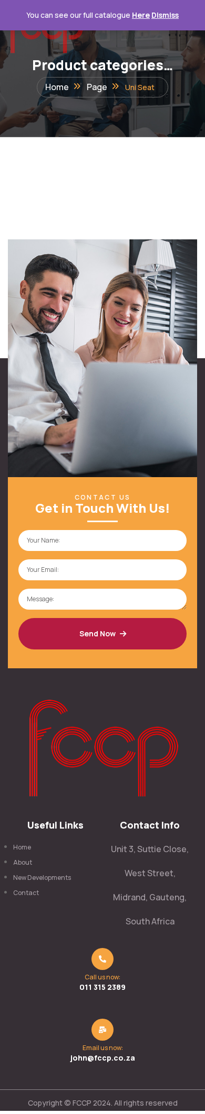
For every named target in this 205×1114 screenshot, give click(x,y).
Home (57, 87)
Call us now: (102, 977)
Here (141, 15)
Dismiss (165, 15)
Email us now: (103, 1047)
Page (97, 87)
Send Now (97, 633)
